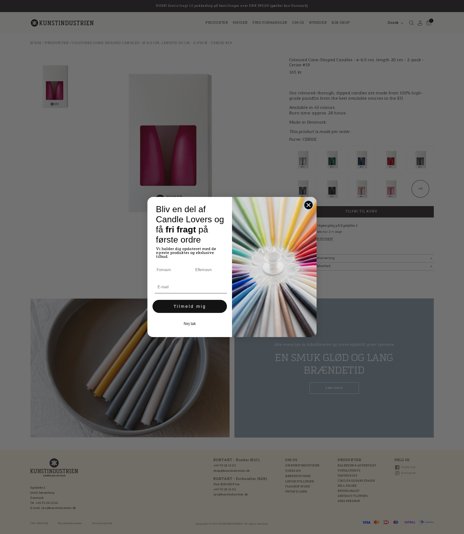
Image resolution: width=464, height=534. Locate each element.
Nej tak (190, 324)
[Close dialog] (308, 205)
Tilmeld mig (190, 306)
